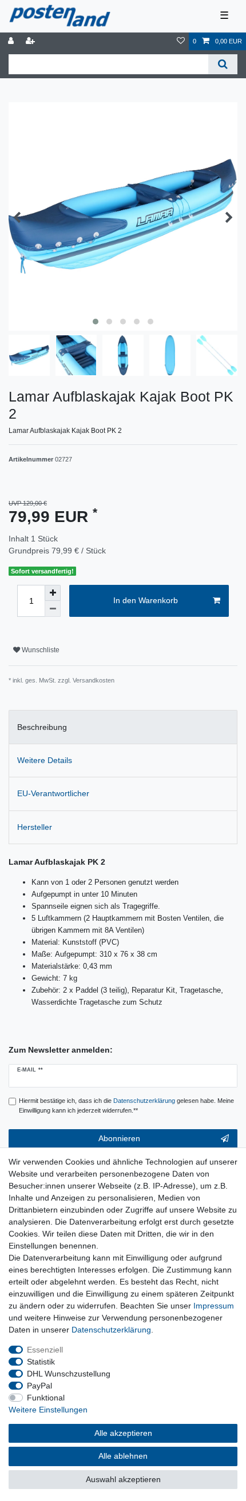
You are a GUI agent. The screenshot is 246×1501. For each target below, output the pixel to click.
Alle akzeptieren (123, 1433)
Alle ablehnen (123, 1455)
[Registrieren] (31, 41)
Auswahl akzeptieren (123, 1479)
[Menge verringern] (53, 609)
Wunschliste (39, 650)
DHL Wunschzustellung (68, 1373)
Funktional (46, 1397)
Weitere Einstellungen (48, 1409)
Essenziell (45, 1349)
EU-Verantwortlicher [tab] (53, 793)
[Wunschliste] (181, 41)
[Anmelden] (12, 41)
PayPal (39, 1385)
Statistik (41, 1361)
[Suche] (222, 64)
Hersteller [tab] (34, 827)
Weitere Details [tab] (44, 760)
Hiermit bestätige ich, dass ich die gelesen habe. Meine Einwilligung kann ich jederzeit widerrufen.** (126, 1105)
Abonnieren (119, 1138)
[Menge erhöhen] (53, 593)
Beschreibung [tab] (42, 727)
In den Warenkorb (145, 600)
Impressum (213, 1305)
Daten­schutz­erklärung (111, 1329)
